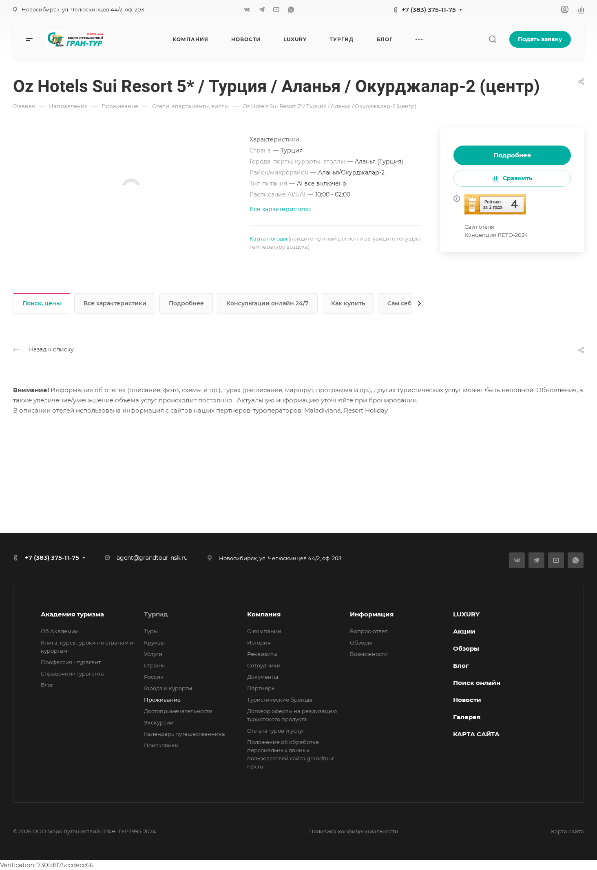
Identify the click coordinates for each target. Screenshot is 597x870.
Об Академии (60, 631)
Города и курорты (168, 688)
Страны (154, 665)
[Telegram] (262, 9)
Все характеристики (115, 303)
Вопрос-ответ (368, 631)
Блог (47, 685)
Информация (372, 614)
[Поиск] (492, 39)
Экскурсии (159, 722)
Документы (262, 676)
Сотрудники (264, 665)
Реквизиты (262, 654)
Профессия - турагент (71, 662)
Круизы (154, 642)
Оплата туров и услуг (276, 730)
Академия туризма (72, 614)
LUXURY (466, 614)
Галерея (466, 717)
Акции (464, 631)
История (259, 642)
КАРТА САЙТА (476, 734)
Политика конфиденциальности (353, 831)
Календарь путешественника (184, 734)
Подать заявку (540, 39)
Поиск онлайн (476, 683)
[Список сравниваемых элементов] (581, 9)
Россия (154, 676)
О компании (264, 631)
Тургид (156, 614)
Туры (151, 631)
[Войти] (564, 9)
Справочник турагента (72, 673)
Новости (467, 700)
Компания (264, 614)
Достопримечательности (178, 711)
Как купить (348, 303)
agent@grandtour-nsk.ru (152, 557)
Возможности (369, 654)
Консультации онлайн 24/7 (267, 303)
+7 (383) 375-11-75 (429, 9)
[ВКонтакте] (247, 9)
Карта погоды (268, 238)
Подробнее (512, 155)
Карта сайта (567, 831)
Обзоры (361, 642)
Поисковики (161, 745)
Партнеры (261, 688)
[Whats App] (291, 9)
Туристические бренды (279, 699)
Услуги (153, 654)
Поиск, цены (41, 303)
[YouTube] (276, 9)
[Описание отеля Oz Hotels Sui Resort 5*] (495, 203)
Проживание (162, 699)
